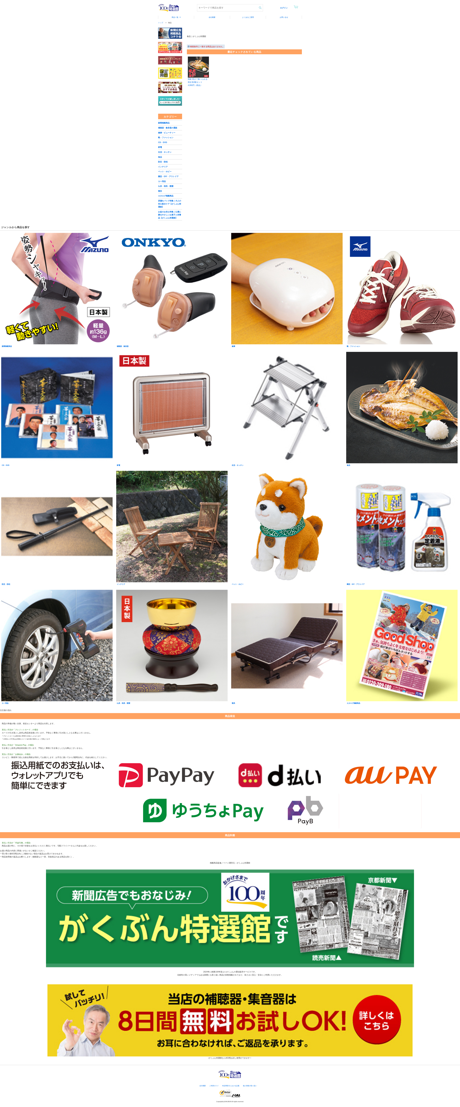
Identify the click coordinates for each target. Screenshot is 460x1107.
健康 (233, 346)
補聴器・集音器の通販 (167, 128)
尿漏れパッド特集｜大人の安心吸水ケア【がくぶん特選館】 (169, 204)
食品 (160, 157)
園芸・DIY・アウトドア (168, 176)
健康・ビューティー (166, 133)
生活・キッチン (165, 152)
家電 (160, 147)
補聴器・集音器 (123, 346)
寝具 (160, 191)
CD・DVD (162, 142)
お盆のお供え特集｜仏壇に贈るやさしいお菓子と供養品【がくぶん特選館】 (169, 215)
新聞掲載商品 (164, 123)
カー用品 (162, 181)
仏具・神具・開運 (165, 186)
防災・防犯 (163, 162)
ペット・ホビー (165, 171)
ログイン (284, 8)
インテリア (163, 167)
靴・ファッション (165, 137)
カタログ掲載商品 (165, 196)
